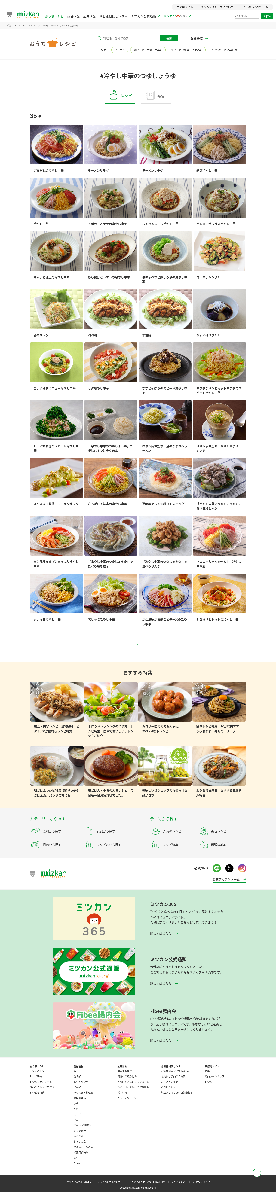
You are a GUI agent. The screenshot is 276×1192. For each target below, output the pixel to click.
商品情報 (73, 16)
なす (103, 50)
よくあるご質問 (169, 1081)
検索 (269, 16)
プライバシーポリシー (112, 1181)
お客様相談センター (113, 16)
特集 (207, 1070)
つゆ (76, 1103)
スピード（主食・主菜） (147, 50)
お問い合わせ (168, 1087)
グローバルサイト (201, 1181)
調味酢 (77, 1076)
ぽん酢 (77, 1087)
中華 (76, 1119)
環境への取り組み (127, 1076)
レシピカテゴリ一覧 (41, 1081)
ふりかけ (78, 1136)
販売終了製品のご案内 (173, 1076)
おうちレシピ (54, 16)
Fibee (77, 1163)
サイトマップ (181, 1181)
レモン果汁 (80, 1130)
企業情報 (89, 16)
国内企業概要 (124, 1070)
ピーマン (120, 50)
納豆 (76, 1158)
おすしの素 (80, 1141)
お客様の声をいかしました (175, 1070)
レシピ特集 (36, 1076)
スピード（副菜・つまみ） (186, 50)
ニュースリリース (126, 1098)
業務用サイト (212, 1066)
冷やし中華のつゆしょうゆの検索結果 (60, 26)
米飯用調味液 (81, 1152)
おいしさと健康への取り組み (133, 1087)
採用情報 (122, 1092)
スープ (77, 1114)
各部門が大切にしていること (133, 1081)
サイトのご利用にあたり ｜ (82, 1181)
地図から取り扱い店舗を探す (177, 1092)
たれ (76, 1109)
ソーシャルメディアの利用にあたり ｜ (150, 1181)
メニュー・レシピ (27, 26)
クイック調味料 (82, 1125)
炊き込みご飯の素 (83, 1147)
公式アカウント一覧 (226, 879)
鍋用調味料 (80, 1098)
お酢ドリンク (81, 1081)
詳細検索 (197, 38)
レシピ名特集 (37, 1092)
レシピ (208, 1081)
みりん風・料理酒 (83, 1092)
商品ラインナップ (214, 1076)
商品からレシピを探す (42, 1087)
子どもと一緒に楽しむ (224, 50)
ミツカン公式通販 (143, 16)
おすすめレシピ (38, 1070)
